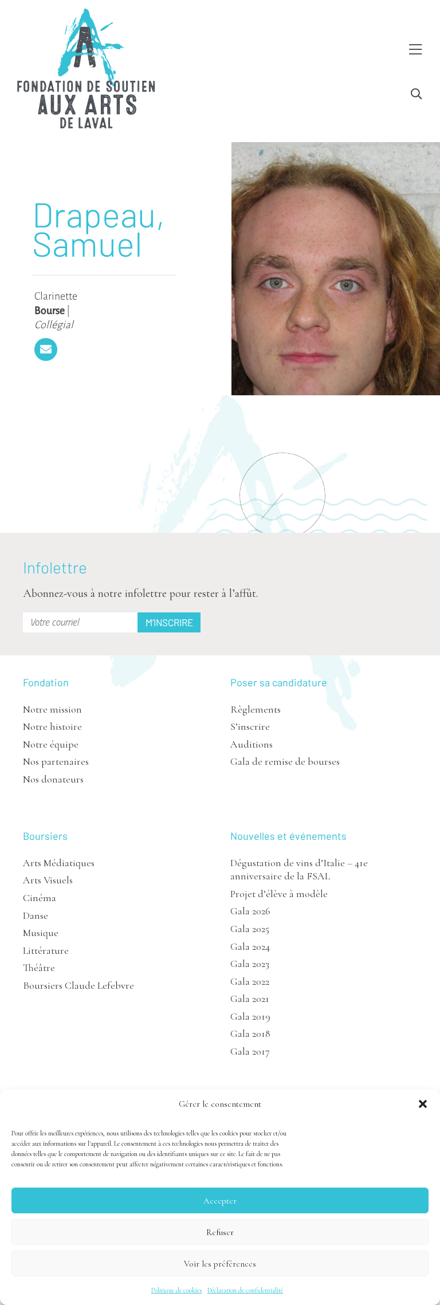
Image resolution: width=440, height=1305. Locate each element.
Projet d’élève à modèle (279, 893)
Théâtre (39, 967)
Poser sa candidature (278, 682)
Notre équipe (50, 744)
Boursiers (45, 836)
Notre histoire (52, 726)
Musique (40, 932)
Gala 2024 (250, 946)
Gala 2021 (249, 998)
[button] (423, 1104)
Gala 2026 (250, 911)
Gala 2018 (250, 1033)
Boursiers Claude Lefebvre (78, 985)
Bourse (49, 310)
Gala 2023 (249, 963)
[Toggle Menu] (415, 50)
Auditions (251, 744)
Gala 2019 (250, 1016)
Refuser (220, 1232)
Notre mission (52, 709)
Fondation (46, 682)
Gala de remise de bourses (285, 761)
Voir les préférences (220, 1264)
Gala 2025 (249, 928)
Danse (35, 915)
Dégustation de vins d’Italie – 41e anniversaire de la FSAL (299, 869)
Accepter (220, 1201)
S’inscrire (250, 726)
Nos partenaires (56, 761)
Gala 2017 (250, 1051)
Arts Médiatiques (59, 862)
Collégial (53, 325)
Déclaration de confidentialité (245, 1290)
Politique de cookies (176, 1290)
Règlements (255, 709)
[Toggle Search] (416, 94)
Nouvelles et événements (288, 836)
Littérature (46, 950)
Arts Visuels (48, 880)
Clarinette (55, 296)
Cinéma (39, 897)
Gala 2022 (249, 981)
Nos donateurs (53, 779)
